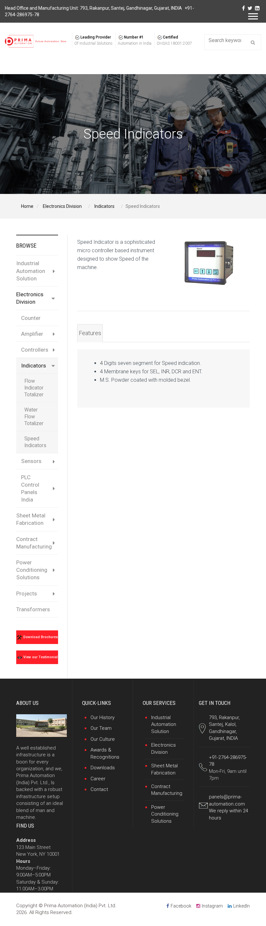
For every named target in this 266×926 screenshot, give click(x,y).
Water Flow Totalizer (33, 416)
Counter (31, 318)
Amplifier (32, 334)
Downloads (103, 768)
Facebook (181, 906)
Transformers (33, 609)
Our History (103, 717)
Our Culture (103, 739)
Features (90, 333)
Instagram (212, 906)
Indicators (33, 365)
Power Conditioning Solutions (31, 570)
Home (27, 206)
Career (98, 779)
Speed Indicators (35, 442)
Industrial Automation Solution (30, 270)
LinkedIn (241, 906)
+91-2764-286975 (227, 757)
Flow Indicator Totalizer (33, 388)
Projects (26, 593)
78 (211, 764)
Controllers (34, 349)
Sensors (31, 461)
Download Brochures (40, 637)
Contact (99, 789)
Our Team (101, 728)
